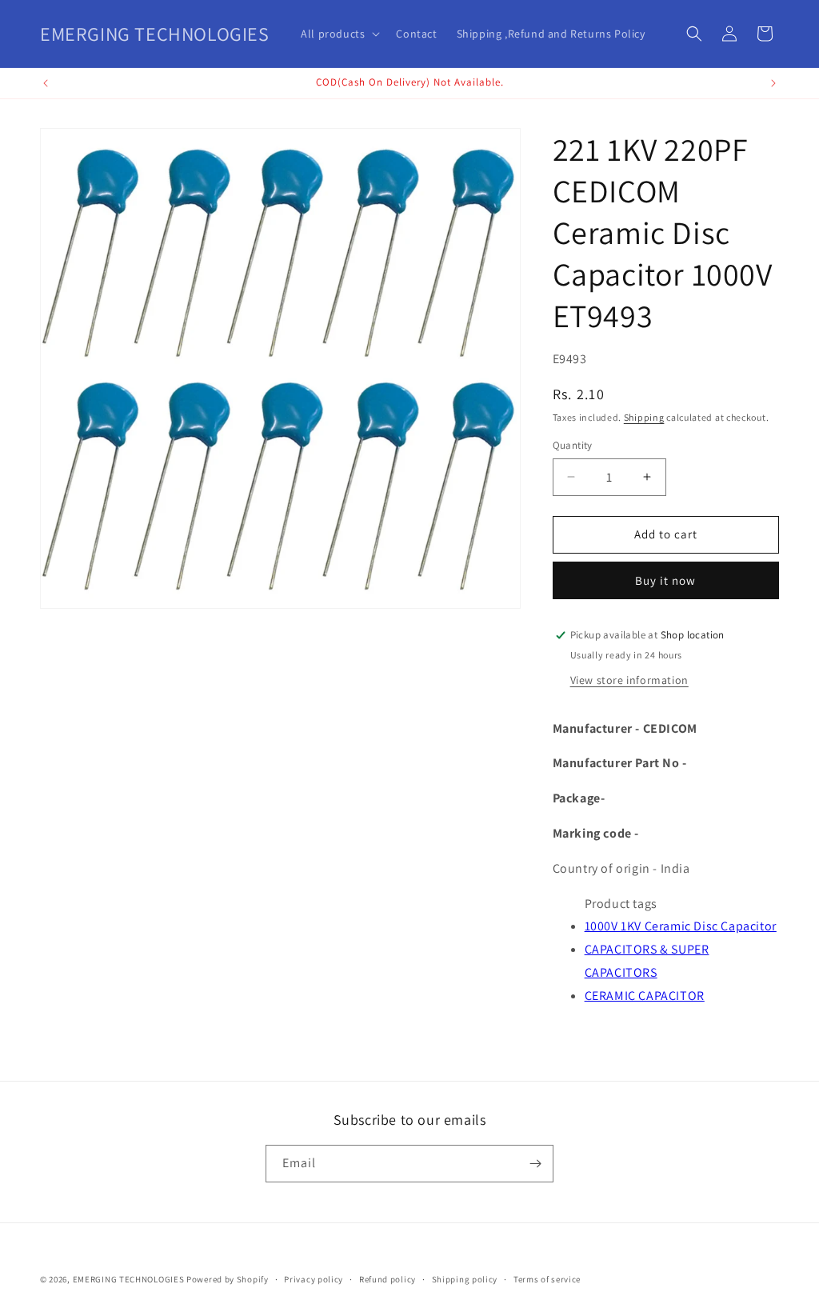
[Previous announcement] (45, 83)
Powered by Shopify (227, 1279)
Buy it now (665, 580)
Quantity (573, 445)
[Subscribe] (535, 1163)
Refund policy (387, 1279)
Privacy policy (313, 1279)
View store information (629, 680)
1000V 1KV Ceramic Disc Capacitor (681, 926)
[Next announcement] (773, 83)
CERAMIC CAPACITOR (645, 995)
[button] (338, 33)
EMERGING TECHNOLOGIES (129, 1279)
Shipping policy (465, 1279)
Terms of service (547, 1279)
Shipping (644, 417)
